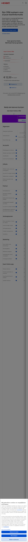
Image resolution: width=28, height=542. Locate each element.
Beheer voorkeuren (14, 539)
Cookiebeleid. (6, 526)
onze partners (19, 509)
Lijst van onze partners (5, 529)
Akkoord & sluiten (14, 532)
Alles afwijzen (14, 535)
